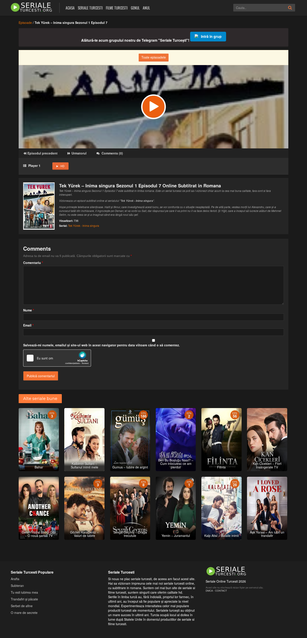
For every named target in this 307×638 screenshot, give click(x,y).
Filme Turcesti (117, 8)
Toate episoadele (153, 57)
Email (28, 325)
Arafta (15, 579)
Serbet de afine (22, 606)
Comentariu (33, 262)
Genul (135, 8)
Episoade (25, 22)
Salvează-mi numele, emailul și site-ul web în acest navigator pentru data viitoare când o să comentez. (101, 345)
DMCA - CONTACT (216, 590)
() (112, 153)
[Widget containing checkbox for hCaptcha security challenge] (57, 358)
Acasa (70, 8)
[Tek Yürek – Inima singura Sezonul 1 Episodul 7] (153, 106)
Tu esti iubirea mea (24, 592)
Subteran (17, 585)
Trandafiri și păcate (24, 599)
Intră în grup (211, 36)
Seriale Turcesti (90, 8)
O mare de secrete (24, 612)
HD (62, 166)
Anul (146, 8)
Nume (28, 310)
